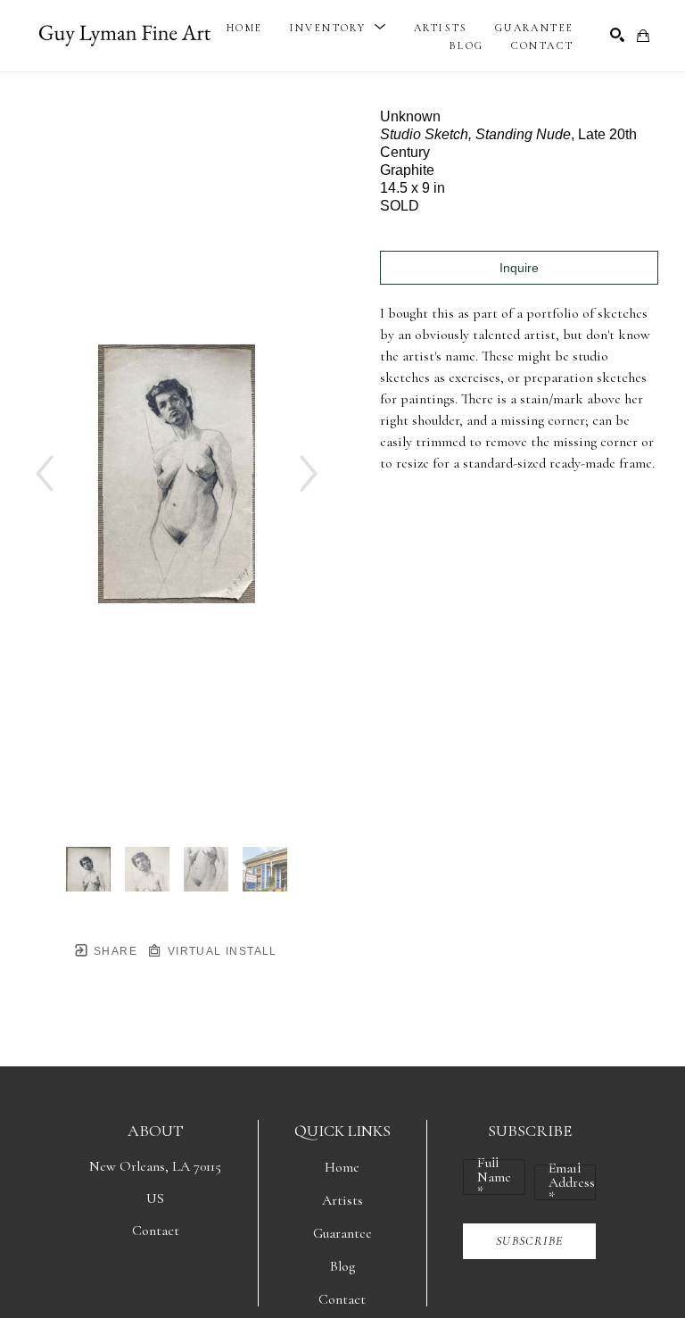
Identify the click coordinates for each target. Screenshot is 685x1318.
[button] (338, 27)
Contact (155, 1230)
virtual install (219, 951)
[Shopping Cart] (643, 36)
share (113, 951)
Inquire (519, 268)
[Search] (617, 35)
